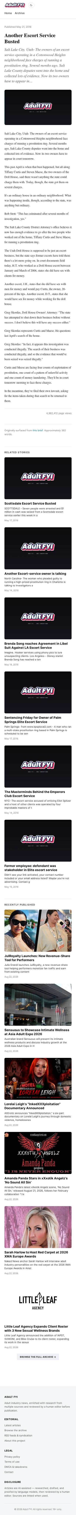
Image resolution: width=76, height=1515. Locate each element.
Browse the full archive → (38, 1356)
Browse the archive (15, 1430)
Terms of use (12, 1461)
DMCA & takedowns (15, 1466)
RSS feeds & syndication (18, 1435)
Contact (8, 1472)
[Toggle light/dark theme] (31, 5)
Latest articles (12, 1425)
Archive (20, 13)
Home (8, 13)
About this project (14, 1440)
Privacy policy (12, 1456)
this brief (38, 430)
